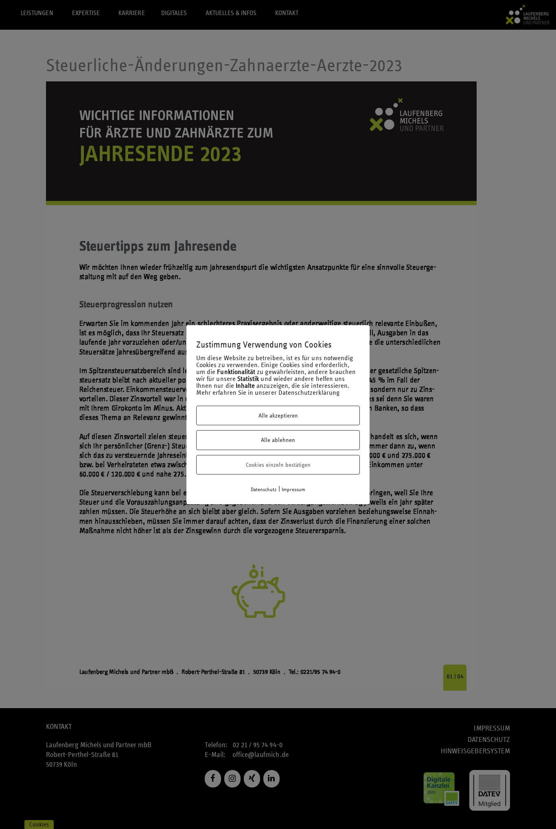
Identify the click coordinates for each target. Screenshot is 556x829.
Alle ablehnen (278, 440)
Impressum (294, 489)
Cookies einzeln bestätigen (278, 465)
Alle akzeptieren (278, 415)
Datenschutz (264, 489)
